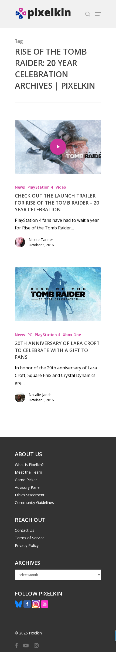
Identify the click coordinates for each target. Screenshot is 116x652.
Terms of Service (30, 537)
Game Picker (26, 479)
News (20, 187)
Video (61, 187)
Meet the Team (28, 472)
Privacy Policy (27, 545)
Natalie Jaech (40, 394)
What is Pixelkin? (29, 464)
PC (30, 334)
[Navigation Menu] (98, 14)
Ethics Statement (30, 494)
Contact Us (24, 530)
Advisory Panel (27, 487)
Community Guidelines (34, 502)
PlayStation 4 (40, 187)
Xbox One (72, 334)
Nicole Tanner (41, 239)
